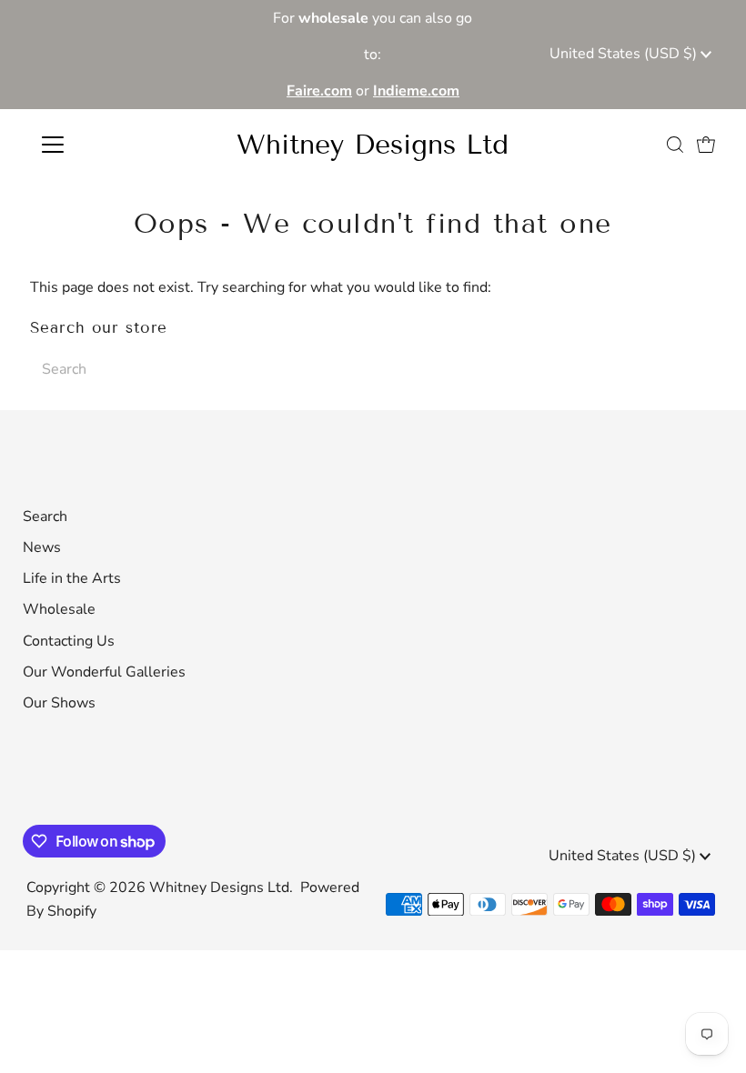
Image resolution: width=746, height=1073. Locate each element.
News (42, 547)
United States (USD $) (625, 54)
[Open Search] (675, 144)
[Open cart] (706, 144)
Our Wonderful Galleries (104, 672)
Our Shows (59, 703)
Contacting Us (69, 641)
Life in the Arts (72, 578)
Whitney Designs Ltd (373, 144)
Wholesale (59, 609)
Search (45, 516)
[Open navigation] (111, 144)
